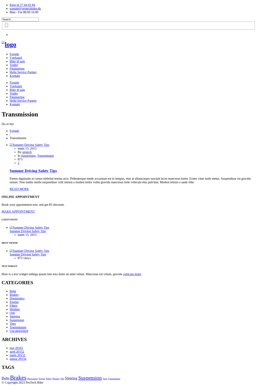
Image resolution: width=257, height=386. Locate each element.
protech (27, 152)
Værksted (16, 57)
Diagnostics (17, 298)
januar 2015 (18, 359)
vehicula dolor (132, 274)
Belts (13, 291)
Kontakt (15, 75)
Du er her (8, 124)
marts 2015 (17, 355)
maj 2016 (16, 348)
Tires (13, 323)
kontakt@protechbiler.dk (25, 8)
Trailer (14, 65)
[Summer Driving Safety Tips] (29, 145)
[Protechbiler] (9, 44)
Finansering (17, 68)
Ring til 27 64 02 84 (22, 5)
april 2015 (17, 351)
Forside (14, 54)
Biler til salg (17, 61)
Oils (12, 313)
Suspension (28, 155)
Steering (15, 316)
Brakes (14, 294)
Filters (13, 305)
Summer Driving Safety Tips (33, 171)
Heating (15, 309)
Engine (14, 302)
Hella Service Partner (23, 72)
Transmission (45, 155)
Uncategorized (19, 331)
